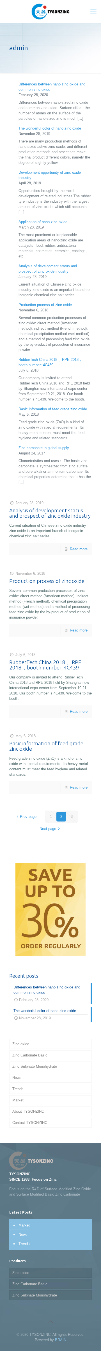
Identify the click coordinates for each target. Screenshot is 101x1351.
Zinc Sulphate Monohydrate (34, 1066)
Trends (18, 1089)
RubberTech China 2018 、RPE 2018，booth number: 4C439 (45, 665)
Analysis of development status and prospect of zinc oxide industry (50, 513)
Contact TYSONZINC (29, 1123)
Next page (48, 829)
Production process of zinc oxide (45, 305)
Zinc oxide (20, 1044)
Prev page (28, 816)
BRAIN (60, 1340)
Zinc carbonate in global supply (44, 448)
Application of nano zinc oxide (43, 222)
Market (18, 1100)
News (16, 1078)
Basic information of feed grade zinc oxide (53, 409)
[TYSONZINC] (50, 11)
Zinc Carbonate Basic (29, 1055)
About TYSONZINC (28, 1111)
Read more (79, 549)
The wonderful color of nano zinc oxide (50, 128)
